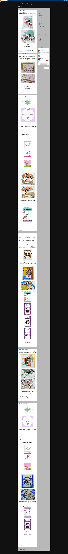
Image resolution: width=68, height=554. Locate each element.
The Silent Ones (41, 60)
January (40, 25)
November (40, 16)
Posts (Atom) (23, 549)
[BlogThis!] (19, 51)
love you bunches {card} (22, 96)
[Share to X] (20, 51)
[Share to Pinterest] (21, 51)
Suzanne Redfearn (41, 58)
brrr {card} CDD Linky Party (23, 403)
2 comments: (29, 91)
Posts (45, 67)
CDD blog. (22, 132)
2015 (39, 38)
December (40, 15)
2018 (39, 12)
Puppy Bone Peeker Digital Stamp (27, 207)
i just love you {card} (22, 10)
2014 (39, 39)
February (40, 24)
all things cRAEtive (25, 4)
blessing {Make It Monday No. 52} (23, 349)
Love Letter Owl (25, 244)
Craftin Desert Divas (31, 125)
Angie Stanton (41, 50)
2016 (39, 14)
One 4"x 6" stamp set (27, 148)
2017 (39, 13)
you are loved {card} (41, 27)
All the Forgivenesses (42, 52)
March (40, 23)
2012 (39, 41)
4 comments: (29, 50)
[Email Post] (32, 50)
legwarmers (40, 33)
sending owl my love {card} (22, 233)
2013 (39, 40)
